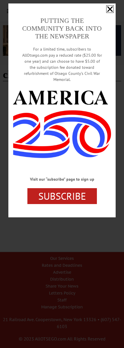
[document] (62, 174)
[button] (110, 9)
